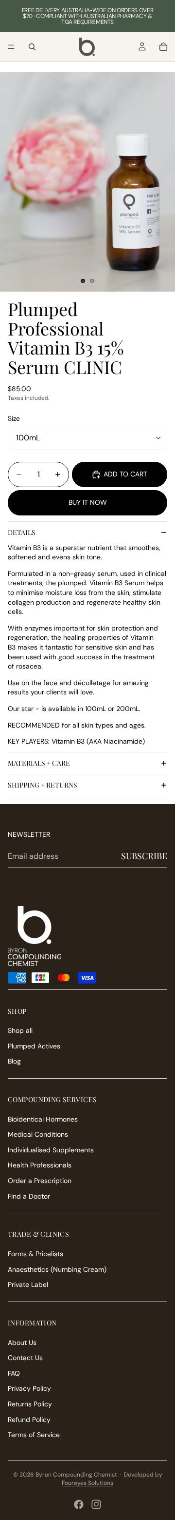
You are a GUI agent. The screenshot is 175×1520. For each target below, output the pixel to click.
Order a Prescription (39, 1180)
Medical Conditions (38, 1134)
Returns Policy (30, 1404)
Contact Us (25, 1357)
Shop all (20, 1030)
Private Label (28, 1284)
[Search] (32, 47)
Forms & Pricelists (35, 1253)
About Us (22, 1342)
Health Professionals (39, 1165)
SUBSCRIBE (144, 856)
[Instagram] (96, 1504)
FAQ (14, 1373)
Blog (14, 1061)
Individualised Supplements (51, 1149)
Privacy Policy (29, 1388)
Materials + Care (39, 763)
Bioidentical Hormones (43, 1119)
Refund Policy (29, 1419)
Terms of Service (34, 1434)
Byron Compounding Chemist (76, 1475)
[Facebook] (79, 1504)
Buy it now (88, 502)
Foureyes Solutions (87, 1483)
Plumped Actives (34, 1046)
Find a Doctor (29, 1196)
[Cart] (163, 47)
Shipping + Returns (42, 785)
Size (14, 418)
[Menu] (11, 47)
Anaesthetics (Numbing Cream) (57, 1269)
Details (21, 532)
